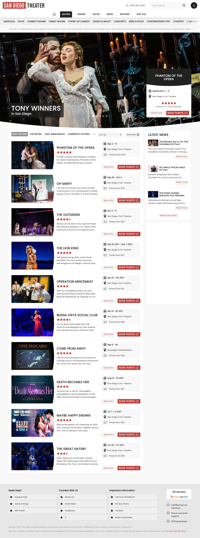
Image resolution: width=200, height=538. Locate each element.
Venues (81, 14)
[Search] (184, 5)
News (110, 14)
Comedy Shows (36, 21)
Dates (96, 14)
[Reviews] (168, 103)
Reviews (125, 14)
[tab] (93, 116)
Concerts (120, 21)
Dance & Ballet (102, 21)
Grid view (131, 134)
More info (108, 167)
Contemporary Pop (158, 21)
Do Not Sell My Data (176, 531)
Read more (156, 112)
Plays (21, 21)
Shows (66, 14)
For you (141, 14)
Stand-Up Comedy (79, 21)
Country (178, 21)
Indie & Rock (136, 21)
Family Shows (57, 21)
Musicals (9, 21)
